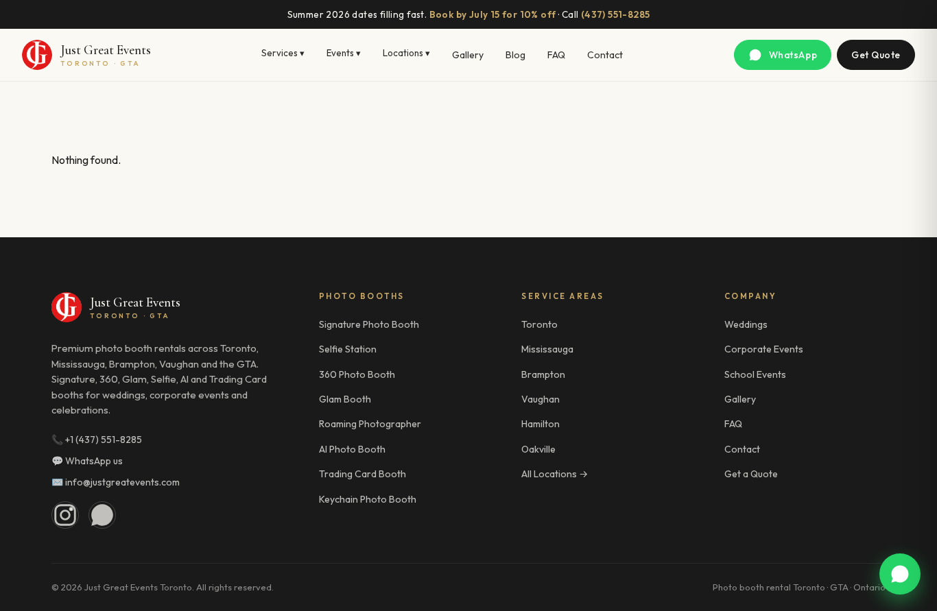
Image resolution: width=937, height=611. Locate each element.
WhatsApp (793, 55)
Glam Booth (345, 399)
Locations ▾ (406, 52)
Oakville (538, 449)
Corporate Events (763, 349)
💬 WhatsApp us (87, 461)
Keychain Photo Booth (367, 499)
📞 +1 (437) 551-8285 (96, 439)
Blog (515, 55)
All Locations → (554, 474)
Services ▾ (283, 52)
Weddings (746, 324)
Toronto (539, 324)
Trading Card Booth (362, 474)
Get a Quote (751, 474)
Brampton (543, 374)
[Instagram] (65, 515)
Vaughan (540, 399)
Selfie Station (348, 349)
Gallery (468, 55)
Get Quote (876, 55)
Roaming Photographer (370, 424)
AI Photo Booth (352, 449)
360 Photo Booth (357, 374)
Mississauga (547, 349)
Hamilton (540, 424)
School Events (755, 374)
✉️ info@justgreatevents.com (115, 482)
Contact (605, 55)
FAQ (556, 55)
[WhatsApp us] (900, 574)
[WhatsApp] (102, 515)
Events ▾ (344, 52)
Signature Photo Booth (369, 324)
